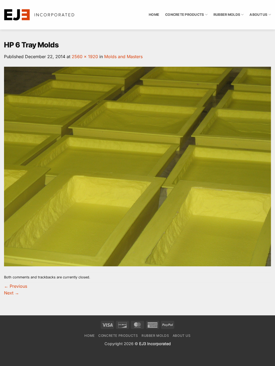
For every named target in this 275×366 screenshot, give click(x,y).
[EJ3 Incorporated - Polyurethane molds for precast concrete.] (39, 14)
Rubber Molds (227, 15)
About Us (258, 15)
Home (154, 15)
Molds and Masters (123, 56)
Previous (15, 286)
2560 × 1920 (85, 56)
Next (11, 293)
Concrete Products (184, 15)
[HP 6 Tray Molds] (137, 166)
